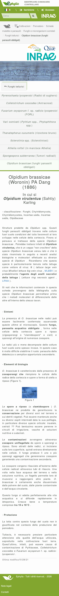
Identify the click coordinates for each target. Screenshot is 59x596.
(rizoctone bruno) (29, 133)
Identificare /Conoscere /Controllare (37, 3)
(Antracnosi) (29, 103)
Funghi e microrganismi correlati (39, 30)
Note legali (6, 585)
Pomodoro (38, 26)
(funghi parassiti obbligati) (29, 165)
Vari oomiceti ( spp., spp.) (29, 123)
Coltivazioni (24, 26)
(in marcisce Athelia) (29, 148)
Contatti (5, 591)
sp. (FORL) (29, 112)
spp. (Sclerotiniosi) (29, 140)
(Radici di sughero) (29, 95)
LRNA (6, 280)
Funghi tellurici (12, 35)
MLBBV (49, 270)
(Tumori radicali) (29, 155)
